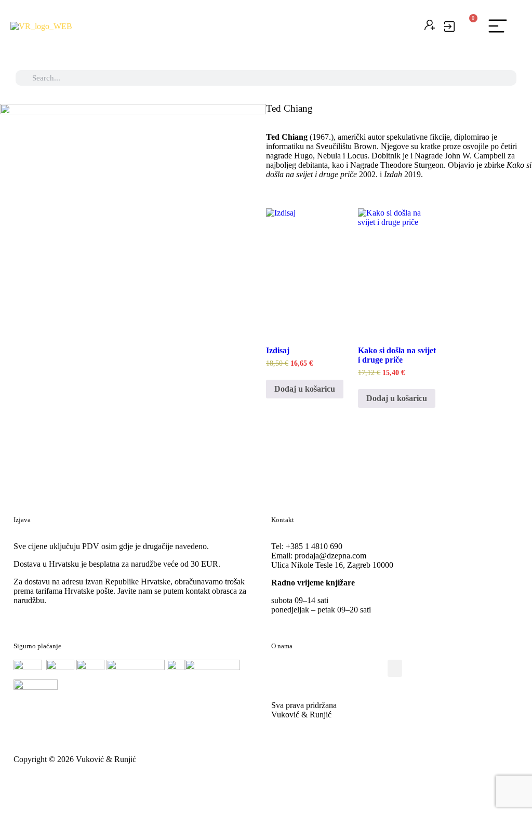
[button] (498, 26)
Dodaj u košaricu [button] (304, 388)
